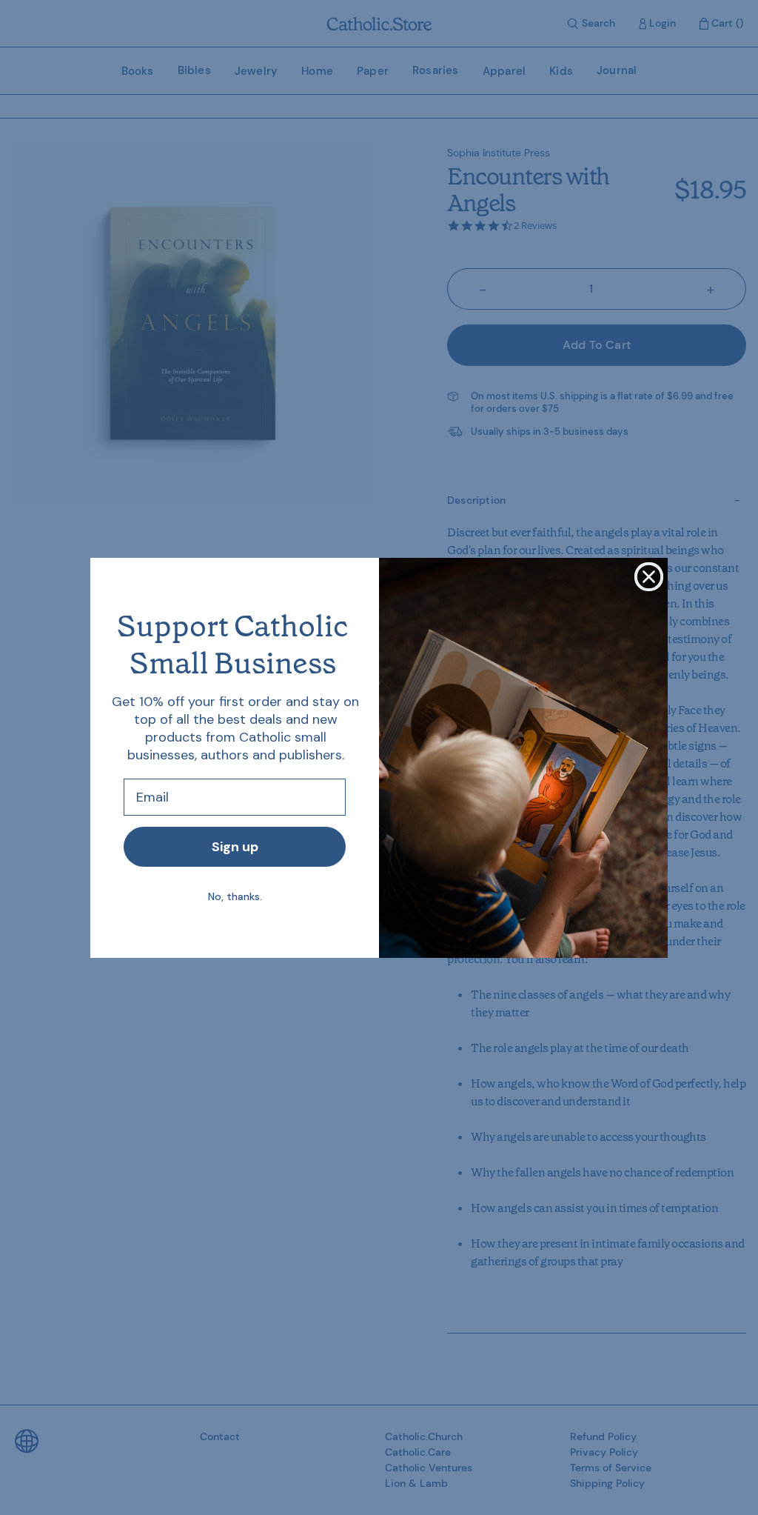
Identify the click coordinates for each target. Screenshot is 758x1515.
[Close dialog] (649, 577)
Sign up (235, 847)
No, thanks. (235, 896)
